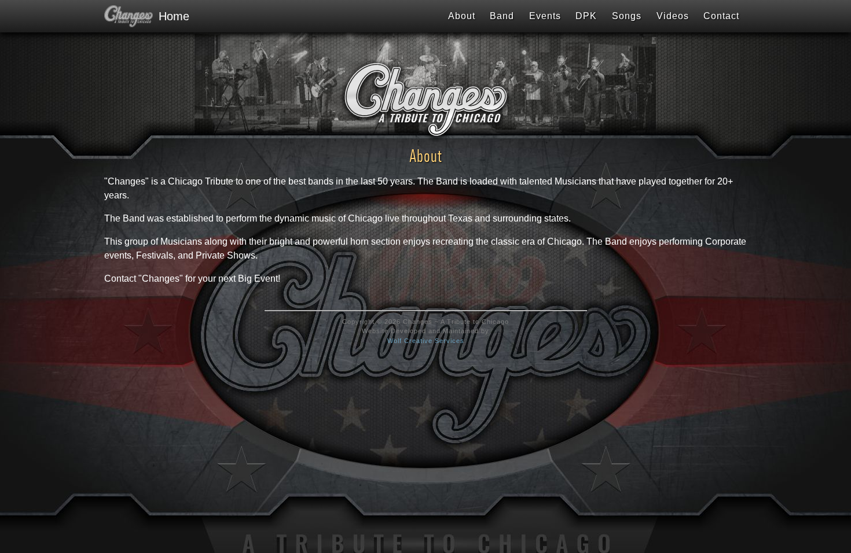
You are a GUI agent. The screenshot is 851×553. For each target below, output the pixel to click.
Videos (672, 16)
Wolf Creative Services (425, 340)
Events (545, 16)
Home (168, 16)
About (461, 16)
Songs (626, 16)
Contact (721, 16)
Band (502, 16)
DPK (586, 16)
